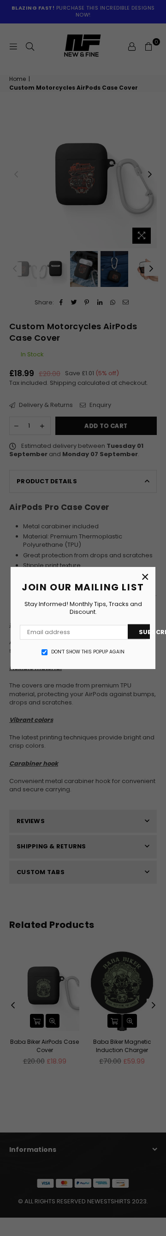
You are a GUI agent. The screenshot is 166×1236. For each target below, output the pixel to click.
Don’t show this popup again (88, 652)
